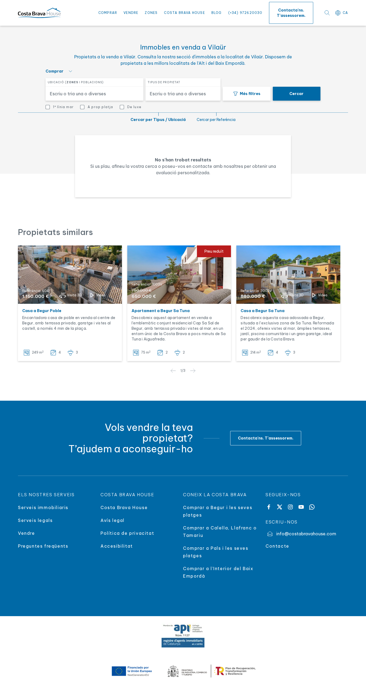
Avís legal (112, 520)
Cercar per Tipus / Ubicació (158, 119)
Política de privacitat (127, 533)
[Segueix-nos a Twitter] (279, 507)
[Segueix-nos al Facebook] (269, 507)
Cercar (296, 93)
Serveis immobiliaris (43, 507)
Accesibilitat (116, 546)
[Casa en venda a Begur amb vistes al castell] (70, 274)
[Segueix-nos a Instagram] (290, 507)
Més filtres (250, 93)
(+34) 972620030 (245, 13)
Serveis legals (35, 520)
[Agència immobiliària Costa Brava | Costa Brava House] (39, 13)
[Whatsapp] (312, 507)
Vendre (131, 13)
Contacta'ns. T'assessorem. (291, 13)
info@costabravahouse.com (306, 533)
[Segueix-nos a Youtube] (301, 507)
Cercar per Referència (216, 119)
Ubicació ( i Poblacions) (76, 82)
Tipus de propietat (164, 82)
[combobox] (91, 94)
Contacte (277, 546)
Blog (216, 13)
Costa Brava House (184, 13)
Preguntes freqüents (43, 546)
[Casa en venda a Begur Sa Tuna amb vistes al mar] (288, 274)
